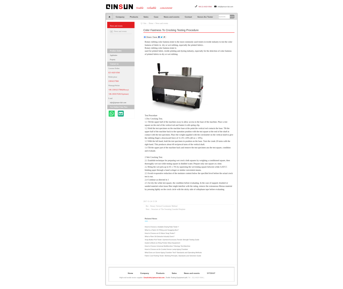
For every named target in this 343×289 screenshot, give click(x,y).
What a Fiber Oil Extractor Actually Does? (159, 236)
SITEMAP (211, 273)
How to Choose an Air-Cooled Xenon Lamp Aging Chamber (166, 249)
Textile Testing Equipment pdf (176, 278)
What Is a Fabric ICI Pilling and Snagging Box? (162, 230)
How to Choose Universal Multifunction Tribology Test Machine (167, 246)
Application (113, 55)
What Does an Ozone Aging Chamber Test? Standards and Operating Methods (173, 253)
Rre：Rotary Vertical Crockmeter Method (161, 206)
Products (134, 17)
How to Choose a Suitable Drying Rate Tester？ (162, 227)
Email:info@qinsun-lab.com (154, 278)
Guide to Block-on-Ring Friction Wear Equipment (162, 243)
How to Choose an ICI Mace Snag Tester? (160, 233)
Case (156, 17)
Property (112, 60)
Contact (188, 17)
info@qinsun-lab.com (225, 7)
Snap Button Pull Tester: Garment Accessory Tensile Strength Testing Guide (172, 240)
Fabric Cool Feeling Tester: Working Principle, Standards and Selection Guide (173, 256)
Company (120, 17)
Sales (145, 17)
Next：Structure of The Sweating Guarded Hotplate (165, 209)
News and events (171, 17)
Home (151, 23)
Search (232, 17)
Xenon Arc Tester (205, 17)
